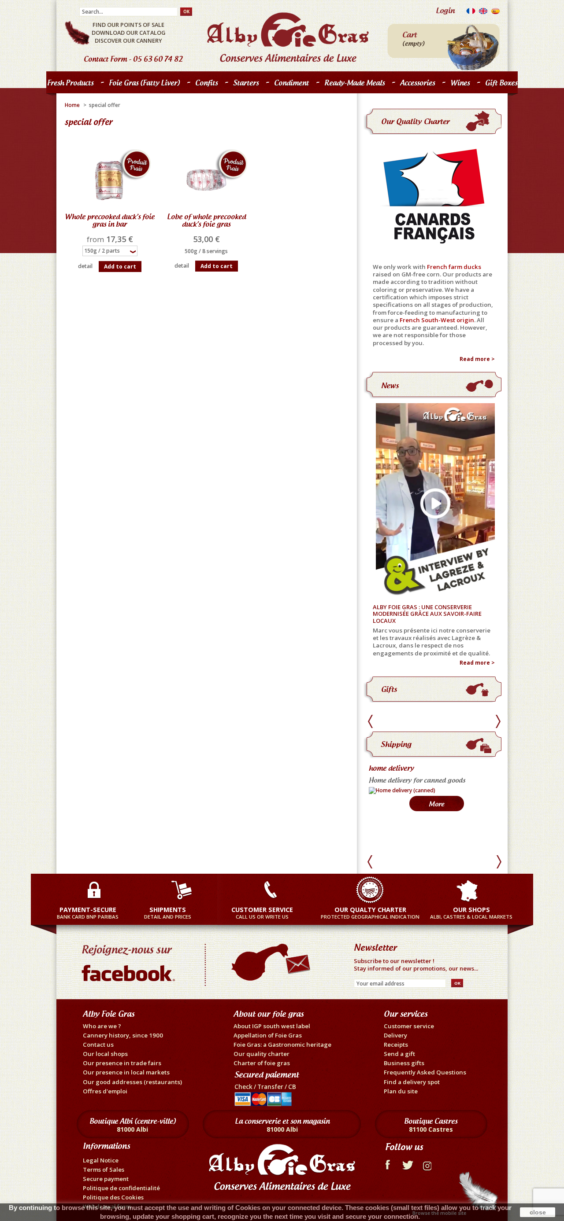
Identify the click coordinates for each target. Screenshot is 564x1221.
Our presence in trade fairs (122, 1063)
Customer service (409, 1026)
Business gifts (404, 1063)
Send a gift (399, 1054)
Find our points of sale (128, 25)
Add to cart (120, 266)
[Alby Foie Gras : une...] (434, 500)
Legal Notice (101, 1160)
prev (371, 721)
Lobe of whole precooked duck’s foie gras (206, 220)
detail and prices (167, 912)
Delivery (395, 1035)
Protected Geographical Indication (370, 912)
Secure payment (106, 1179)
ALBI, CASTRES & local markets (471, 912)
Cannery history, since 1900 (123, 1035)
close (538, 1212)
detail (85, 266)
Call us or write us (262, 912)
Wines (460, 82)
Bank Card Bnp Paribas (88, 912)
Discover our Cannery (128, 40)
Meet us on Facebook (130, 961)
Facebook (387, 1163)
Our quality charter (415, 121)
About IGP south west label (272, 1026)
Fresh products (68, 84)
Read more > (477, 359)
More (436, 838)
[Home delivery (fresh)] (399, 824)
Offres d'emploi (105, 1091)
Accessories (417, 82)
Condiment (291, 82)
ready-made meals (354, 82)
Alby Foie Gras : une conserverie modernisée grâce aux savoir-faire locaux (427, 614)
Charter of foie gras (262, 1063)
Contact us (98, 1044)
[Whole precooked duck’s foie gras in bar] (109, 180)
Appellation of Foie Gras (268, 1035)
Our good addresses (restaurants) (132, 1082)
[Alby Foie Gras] (288, 37)
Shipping (396, 744)
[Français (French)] (470, 13)
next (497, 721)
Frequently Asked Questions (425, 1072)
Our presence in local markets (126, 1072)
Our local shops (105, 1054)
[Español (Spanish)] (495, 13)
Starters (244, 84)
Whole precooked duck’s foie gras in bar (110, 220)
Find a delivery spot (412, 1082)
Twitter (408, 1163)
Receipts (396, 1044)
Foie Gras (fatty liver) (142, 84)
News (390, 385)
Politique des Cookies (113, 1197)
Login (445, 10)
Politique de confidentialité (121, 1188)
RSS (428, 1163)
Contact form (105, 59)
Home (72, 105)
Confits (204, 84)
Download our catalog (128, 33)
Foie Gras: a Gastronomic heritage (282, 1044)
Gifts (389, 689)
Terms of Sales (103, 1169)
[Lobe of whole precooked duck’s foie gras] (205, 180)
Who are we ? (102, 1026)
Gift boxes (501, 82)
